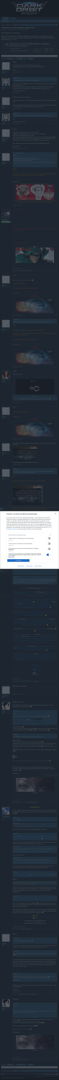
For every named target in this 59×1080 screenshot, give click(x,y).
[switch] (49, 538)
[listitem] (29, 535)
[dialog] (29, 540)
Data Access (29, 566)
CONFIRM (18, 560)
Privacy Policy (38, 566)
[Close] (56, 514)
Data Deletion (21, 566)
